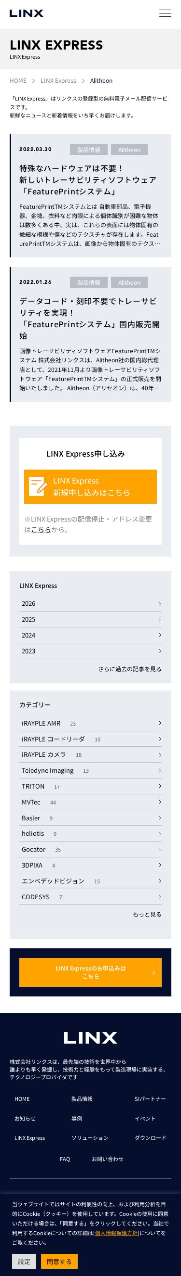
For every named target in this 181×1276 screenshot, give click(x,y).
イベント (145, 1118)
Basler (37, 817)
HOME (18, 80)
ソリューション (90, 1137)
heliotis (39, 833)
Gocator (41, 849)
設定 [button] (24, 1261)
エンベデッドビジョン (61, 880)
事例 (76, 1118)
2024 (28, 634)
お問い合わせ (108, 1158)
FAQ (65, 1158)
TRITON (41, 786)
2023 (28, 650)
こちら (41, 529)
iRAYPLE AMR (49, 722)
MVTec (39, 801)
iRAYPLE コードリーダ (61, 738)
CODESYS (42, 896)
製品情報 (82, 1098)
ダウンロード (151, 1137)
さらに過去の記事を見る (130, 668)
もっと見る (147, 914)
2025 (28, 619)
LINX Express (58, 80)
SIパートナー (150, 1098)
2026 (28, 603)
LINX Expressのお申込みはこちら (91, 972)
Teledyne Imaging (55, 770)
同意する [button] (59, 1261)
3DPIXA (38, 864)
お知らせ (25, 1118)
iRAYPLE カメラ (52, 754)
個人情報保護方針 (116, 1233)
